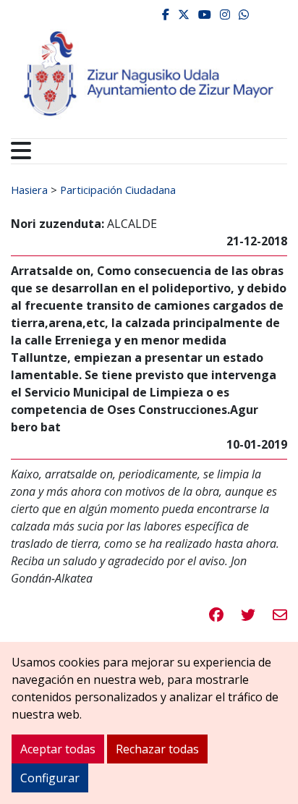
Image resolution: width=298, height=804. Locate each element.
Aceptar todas (57, 749)
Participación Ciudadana (118, 189)
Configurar (50, 778)
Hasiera (29, 189)
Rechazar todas (157, 749)
